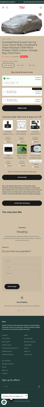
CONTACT (5, 335)
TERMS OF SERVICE (7, 354)
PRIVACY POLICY (7, 345)
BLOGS (26, 348)
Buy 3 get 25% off (12, 100)
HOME (26, 335)
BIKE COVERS (6, 342)
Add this (9, 142)
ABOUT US (27, 351)
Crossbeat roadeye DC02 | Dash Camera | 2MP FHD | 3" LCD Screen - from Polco (35, 133)
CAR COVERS (6, 338)
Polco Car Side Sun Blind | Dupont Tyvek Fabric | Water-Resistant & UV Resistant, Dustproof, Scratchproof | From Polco (35, 157)
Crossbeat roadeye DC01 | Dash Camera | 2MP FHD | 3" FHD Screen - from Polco (8, 133)
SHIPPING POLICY (7, 351)
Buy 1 (8, 78)
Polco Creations (6, 39)
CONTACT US (28, 354)
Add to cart (22, 108)
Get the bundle (22, 177)
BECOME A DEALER (29, 342)
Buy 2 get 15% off (12, 91)
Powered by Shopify (24, 401)
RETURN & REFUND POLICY (10, 348)
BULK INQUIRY (28, 338)
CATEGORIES (27, 345)
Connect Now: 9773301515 (22, 203)
